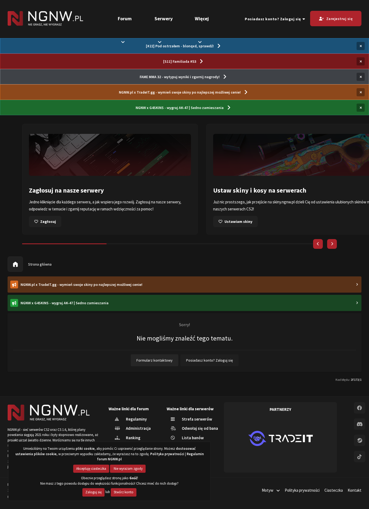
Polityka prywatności (302, 490)
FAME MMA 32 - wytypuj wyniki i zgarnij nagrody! (180, 76)
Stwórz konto (123, 492)
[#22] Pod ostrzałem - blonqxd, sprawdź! (180, 46)
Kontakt (354, 490)
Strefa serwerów (196, 419)
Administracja (138, 428)
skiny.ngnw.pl (284, 201)
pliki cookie (85, 448)
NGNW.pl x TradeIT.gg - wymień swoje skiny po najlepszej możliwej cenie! (180, 92)
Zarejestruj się (339, 18)
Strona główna (39, 264)
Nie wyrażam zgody (128, 468)
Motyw (268, 490)
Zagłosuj (48, 221)
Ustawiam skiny (238, 221)
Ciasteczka (333, 490)
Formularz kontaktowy (154, 360)
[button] (318, 244)
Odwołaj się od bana (199, 428)
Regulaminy (136, 419)
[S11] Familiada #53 (179, 61)
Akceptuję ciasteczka (91, 468)
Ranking (132, 437)
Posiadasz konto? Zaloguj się (274, 18)
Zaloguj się (93, 492)
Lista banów (192, 437)
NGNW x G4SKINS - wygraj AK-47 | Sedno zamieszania (180, 107)
